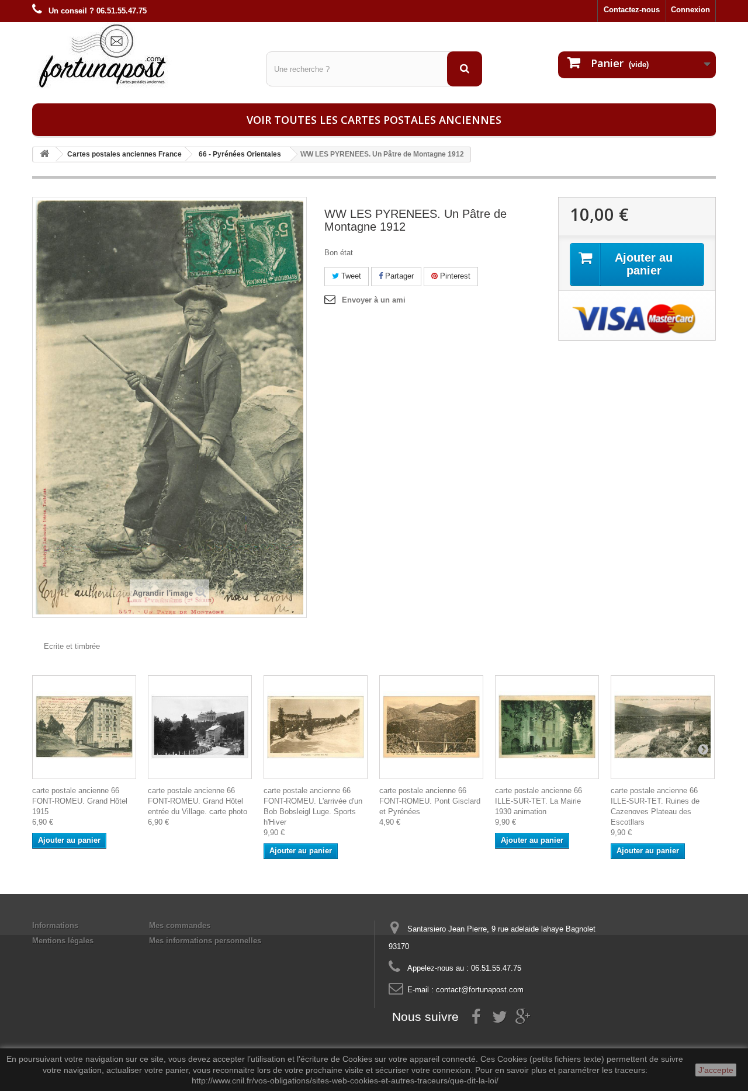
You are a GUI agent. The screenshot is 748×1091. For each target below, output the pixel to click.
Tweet (350, 276)
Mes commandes (179, 925)
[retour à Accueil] (44, 154)
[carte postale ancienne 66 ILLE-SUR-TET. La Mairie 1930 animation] (547, 727)
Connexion (690, 9)
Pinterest (454, 276)
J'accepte (715, 1070)
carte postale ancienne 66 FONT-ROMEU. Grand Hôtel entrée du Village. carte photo (197, 801)
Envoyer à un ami (374, 300)
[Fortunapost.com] (140, 55)
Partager (398, 276)
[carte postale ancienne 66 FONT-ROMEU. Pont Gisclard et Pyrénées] (431, 727)
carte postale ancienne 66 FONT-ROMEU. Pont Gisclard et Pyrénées (429, 801)
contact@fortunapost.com (480, 989)
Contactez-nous (632, 9)
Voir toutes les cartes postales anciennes (374, 120)
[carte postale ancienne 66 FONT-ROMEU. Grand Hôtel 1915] (84, 727)
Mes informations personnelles (205, 940)
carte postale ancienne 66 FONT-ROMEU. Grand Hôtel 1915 (79, 801)
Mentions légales (63, 940)
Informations (55, 925)
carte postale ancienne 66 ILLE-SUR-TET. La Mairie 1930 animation (538, 801)
